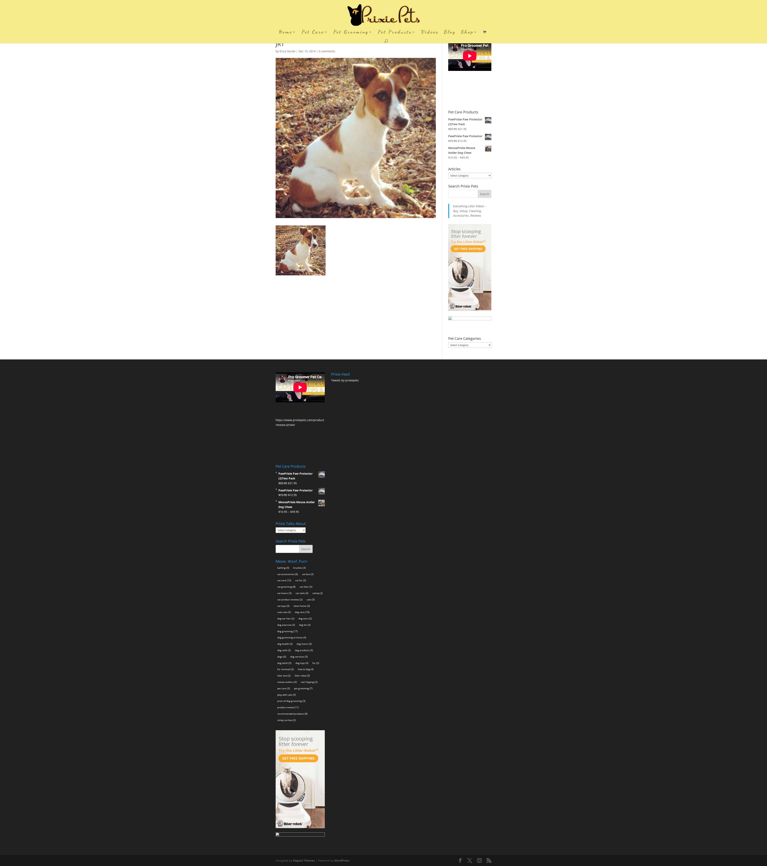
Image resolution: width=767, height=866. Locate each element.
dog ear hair (285, 618)
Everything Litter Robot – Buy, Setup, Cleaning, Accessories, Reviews (469, 211)
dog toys (301, 663)
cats (311, 599)
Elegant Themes (304, 860)
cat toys (283, 606)
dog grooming (287, 631)
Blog (450, 33)
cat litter (306, 586)
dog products (304, 650)
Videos (430, 33)
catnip (317, 593)
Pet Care (313, 33)
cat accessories (287, 574)
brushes (299, 567)
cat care (284, 580)
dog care (302, 612)
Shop (467, 33)
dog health (285, 644)
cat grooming (286, 586)
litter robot (302, 675)
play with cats (286, 694)
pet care (283, 688)
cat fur (300, 580)
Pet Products (395, 33)
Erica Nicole (287, 51)
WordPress (341, 860)
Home (285, 33)
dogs (281, 656)
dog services (299, 656)
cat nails (302, 593)
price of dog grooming (291, 701)
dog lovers (304, 644)
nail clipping (309, 682)
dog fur (305, 625)
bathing (283, 567)
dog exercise (286, 625)
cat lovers (284, 593)
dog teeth (284, 663)
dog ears (305, 618)
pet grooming (303, 688)
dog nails (284, 650)
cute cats (284, 612)
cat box (308, 574)
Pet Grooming (351, 33)
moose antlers (287, 682)
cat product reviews (290, 599)
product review (288, 707)
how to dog (306, 669)
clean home (301, 606)
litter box (284, 675)
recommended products (292, 713)
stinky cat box (286, 720)
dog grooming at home (291, 637)
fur (315, 663)
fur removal (285, 669)
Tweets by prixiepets (345, 380)
